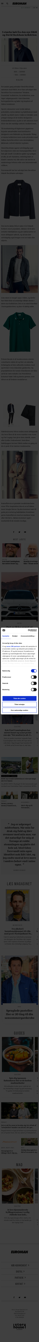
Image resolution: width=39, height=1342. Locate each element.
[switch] (34, 677)
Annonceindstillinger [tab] (28, 636)
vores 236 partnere (13, 646)
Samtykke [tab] (5, 636)
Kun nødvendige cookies (19, 710)
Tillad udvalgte (19, 704)
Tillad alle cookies (19, 698)
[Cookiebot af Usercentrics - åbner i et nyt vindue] (28, 630)
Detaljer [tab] (15, 636)
